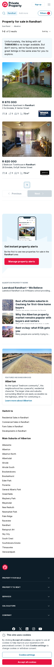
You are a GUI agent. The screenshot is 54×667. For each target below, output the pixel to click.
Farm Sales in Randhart (12, 426)
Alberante (6, 445)
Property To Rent (11, 587)
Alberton (17, 26)
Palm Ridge (7, 516)
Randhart (6, 525)
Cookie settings (27, 655)
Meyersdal (7, 503)
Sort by (45, 31)
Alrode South (8, 467)
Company (7, 615)
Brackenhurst (8, 476)
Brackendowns (9, 472)
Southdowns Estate (11, 543)
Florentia (6, 485)
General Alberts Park (11, 489)
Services (6, 596)
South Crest (7, 538)
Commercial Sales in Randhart (15, 422)
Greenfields (7, 494)
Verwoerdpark (8, 552)
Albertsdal (7, 458)
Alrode (5, 463)
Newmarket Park (9, 512)
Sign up (38, 4)
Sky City (6, 534)
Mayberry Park (9, 498)
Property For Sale (11, 578)
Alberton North (9, 454)
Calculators (9, 606)
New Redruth (8, 507)
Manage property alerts (21, 261)
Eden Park (6, 480)
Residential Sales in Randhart (15, 417)
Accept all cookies (27, 662)
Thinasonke (7, 547)
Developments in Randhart (14, 431)
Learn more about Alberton (18, 400)
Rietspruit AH (8, 529)
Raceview (6, 520)
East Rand (6, 26)
